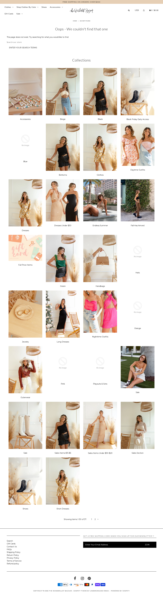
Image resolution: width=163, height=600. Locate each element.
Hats (137, 273)
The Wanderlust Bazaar (60, 591)
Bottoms (63, 175)
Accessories (55, 7)
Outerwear (25, 397)
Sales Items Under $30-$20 (100, 453)
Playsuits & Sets (100, 384)
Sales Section (138, 453)
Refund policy (13, 564)
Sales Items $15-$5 (63, 453)
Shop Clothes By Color (26, 7)
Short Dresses (63, 509)
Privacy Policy (13, 558)
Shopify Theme (80, 591)
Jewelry (25, 342)
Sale (18, 14)
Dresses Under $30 (62, 225)
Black (100, 119)
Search (10, 541)
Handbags (100, 286)
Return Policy (13, 555)
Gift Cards (9, 14)
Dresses (25, 230)
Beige (62, 119)
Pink (63, 384)
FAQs (9, 549)
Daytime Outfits (137, 170)
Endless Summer (100, 225)
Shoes (44, 7)
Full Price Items (25, 265)
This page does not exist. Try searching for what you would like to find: (38, 37)
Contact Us (12, 546)
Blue (25, 161)
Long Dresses (63, 342)
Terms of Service (14, 561)
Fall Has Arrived (137, 225)
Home (75, 21)
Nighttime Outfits (100, 337)
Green (63, 286)
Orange (137, 328)
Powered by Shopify (120, 591)
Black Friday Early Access (137, 119)
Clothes (8, 7)
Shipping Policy (13, 552)
